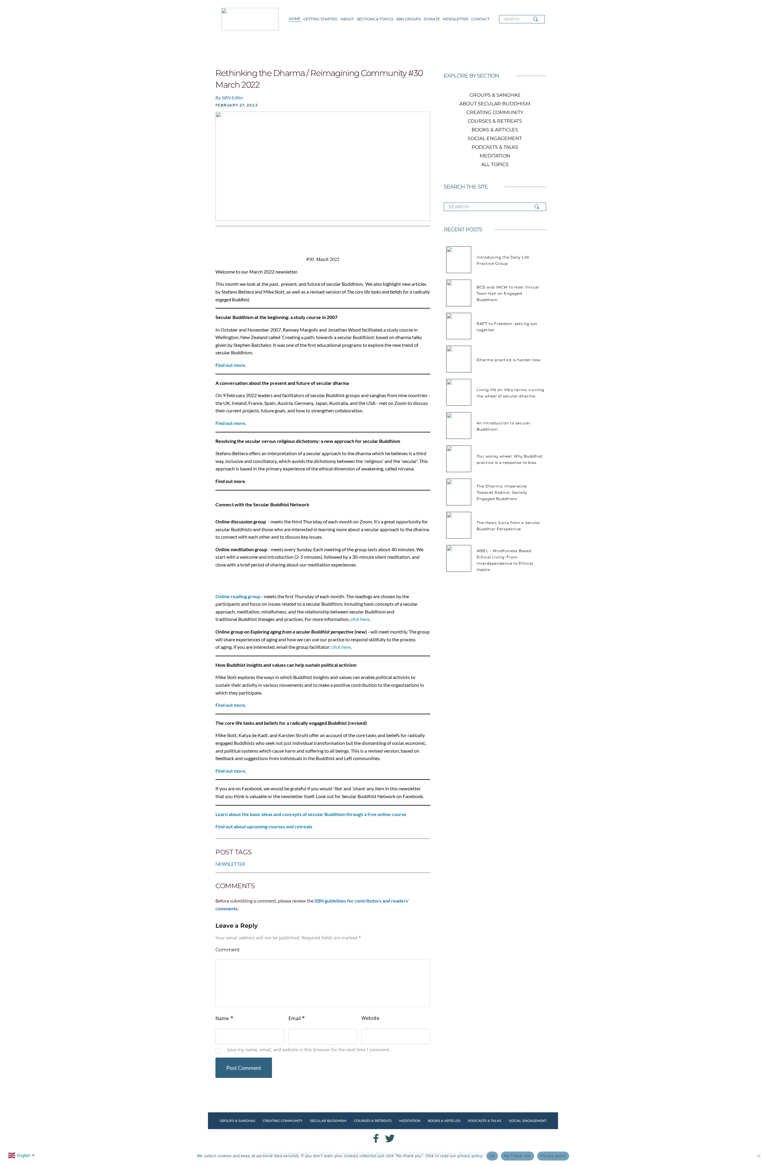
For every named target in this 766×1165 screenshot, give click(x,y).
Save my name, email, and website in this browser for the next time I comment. (308, 1049)
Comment (227, 950)
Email (296, 1018)
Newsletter (230, 864)
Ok (492, 1155)
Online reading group (237, 596)
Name (224, 1018)
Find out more (230, 365)
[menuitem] (294, 19)
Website (370, 1018)
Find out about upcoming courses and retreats (263, 826)
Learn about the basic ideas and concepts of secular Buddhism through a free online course (310, 814)
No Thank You (517, 1155)
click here (360, 619)
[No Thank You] (759, 1156)
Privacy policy (553, 1155)
